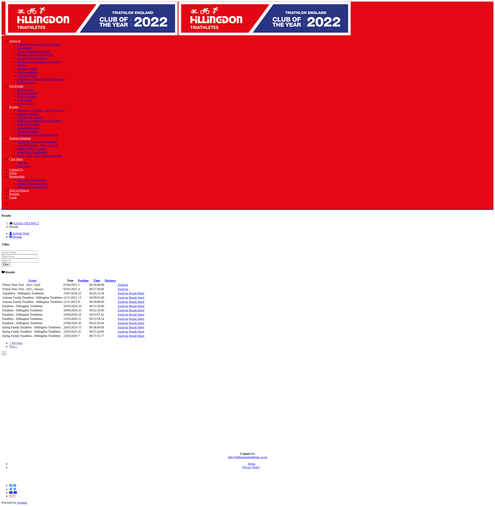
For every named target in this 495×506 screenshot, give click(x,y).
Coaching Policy (27, 75)
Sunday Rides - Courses (31, 148)
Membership (17, 176)
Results (13, 107)
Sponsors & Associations (32, 58)
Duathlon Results (27, 131)
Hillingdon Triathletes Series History (39, 121)
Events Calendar (27, 93)
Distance (110, 280)
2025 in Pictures (19, 190)
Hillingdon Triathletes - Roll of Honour (41, 110)
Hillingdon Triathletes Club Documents (41, 79)
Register (14, 194)
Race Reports (25, 89)
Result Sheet (136, 293)
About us (14, 41)
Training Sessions (20, 138)
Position (83, 280)
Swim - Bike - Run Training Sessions (39, 155)
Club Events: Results (30, 117)
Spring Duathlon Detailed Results (37, 134)
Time (96, 280)
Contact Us (16, 169)
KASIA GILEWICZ (26, 223)
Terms (251, 463)
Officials (22, 65)
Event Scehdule (26, 96)
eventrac (22, 502)
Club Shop (15, 159)
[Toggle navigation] (3, 35)
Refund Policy (26, 103)
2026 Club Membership (31, 180)
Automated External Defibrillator (37, 141)
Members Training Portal (32, 187)
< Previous (15, 343)
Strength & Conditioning (32, 152)
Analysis (123, 284)
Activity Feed (20, 233)
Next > (13, 346)
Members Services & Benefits (35, 54)
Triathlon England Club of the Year (38, 44)
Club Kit (22, 162)
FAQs (13, 173)
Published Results (28, 114)
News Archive (26, 82)
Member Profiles (27, 68)
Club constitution (27, 72)
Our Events (16, 86)
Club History (25, 47)
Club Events (24, 100)
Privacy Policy (251, 467)
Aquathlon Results (28, 127)
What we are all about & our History (39, 61)
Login (13, 197)
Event (32, 280)
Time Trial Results (28, 124)
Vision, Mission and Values (33, 51)
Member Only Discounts (32, 183)
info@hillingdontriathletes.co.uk (247, 457)
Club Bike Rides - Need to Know (37, 145)
